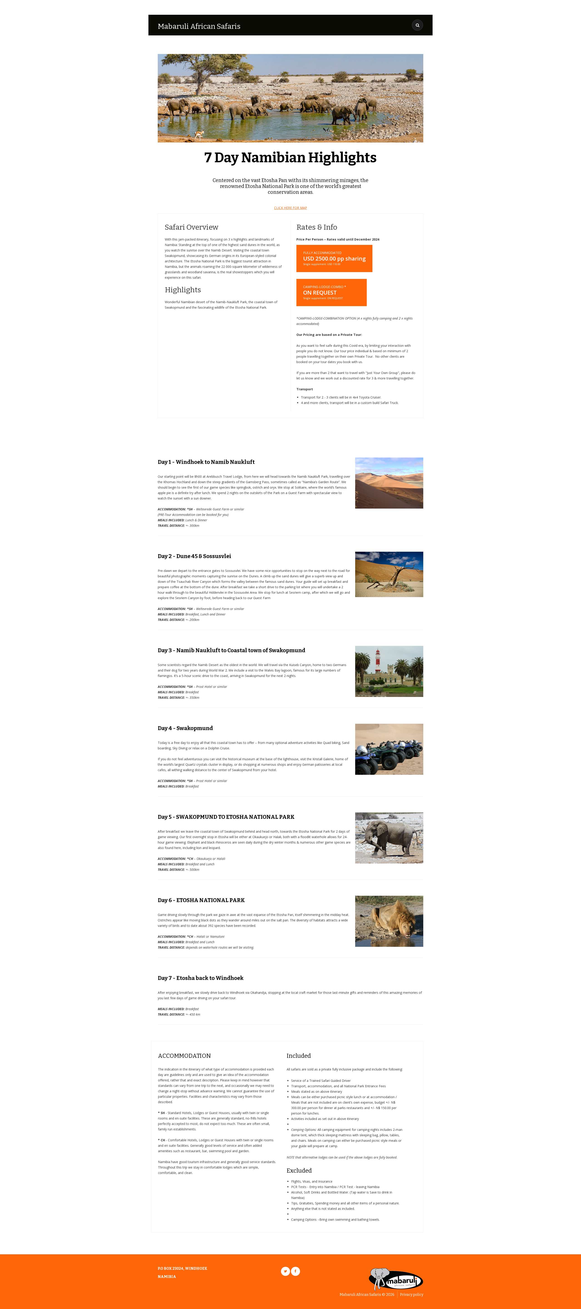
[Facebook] (295, 1271)
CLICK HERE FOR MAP (290, 208)
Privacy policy (411, 1294)
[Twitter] (285, 1271)
